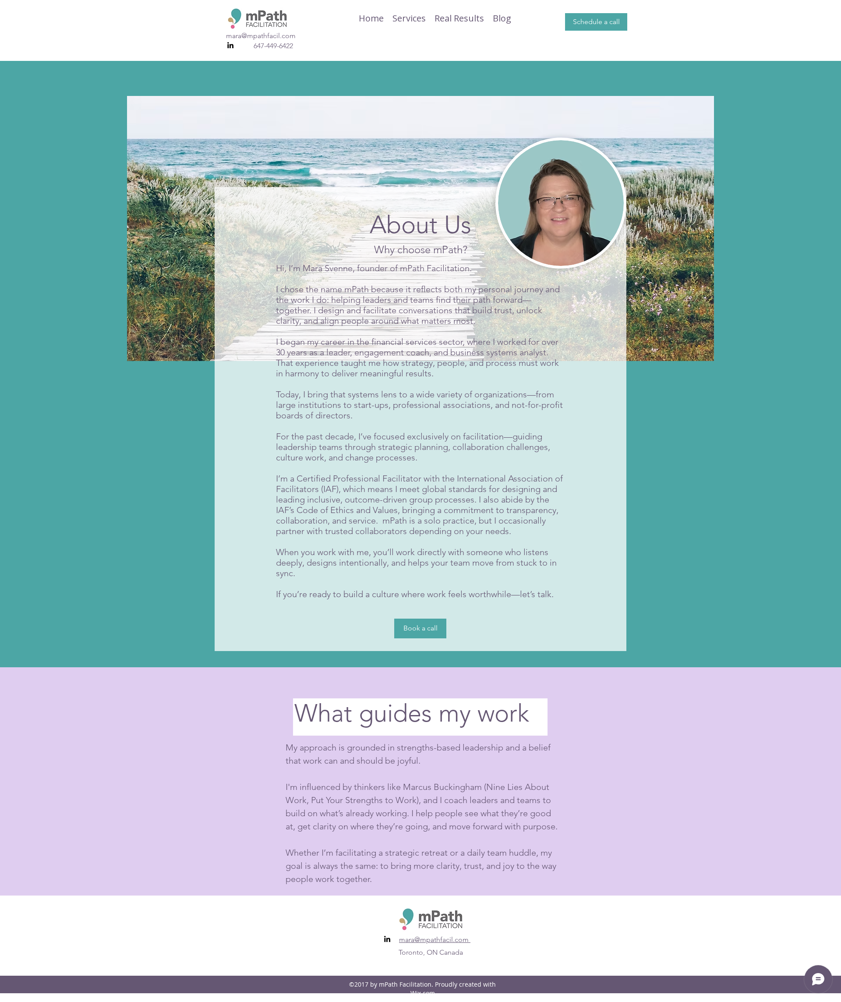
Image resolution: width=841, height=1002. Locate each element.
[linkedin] (230, 45)
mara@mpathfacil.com (261, 36)
